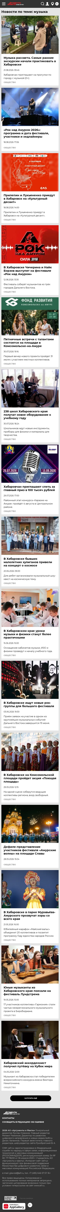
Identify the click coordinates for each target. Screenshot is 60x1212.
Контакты (8, 1118)
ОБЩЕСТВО (10, 82)
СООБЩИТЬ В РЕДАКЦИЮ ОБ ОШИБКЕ (23, 1122)
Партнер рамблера (26, 1198)
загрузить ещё (30, 1098)
